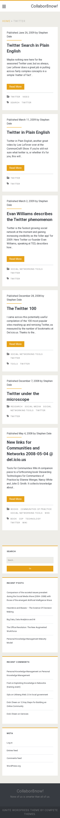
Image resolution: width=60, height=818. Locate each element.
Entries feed (12, 750)
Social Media (33, 406)
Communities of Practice (36, 509)
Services (24, 714)
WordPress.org (14, 766)
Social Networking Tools (27, 269)
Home (6, 21)
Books (15, 509)
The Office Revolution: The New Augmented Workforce (27, 629)
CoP (21, 519)
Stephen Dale (14, 299)
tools (14, 364)
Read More (16, 87)
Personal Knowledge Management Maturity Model (26, 641)
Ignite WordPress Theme (21, 810)
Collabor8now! (44, 6)
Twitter (15, 97)
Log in (9, 743)
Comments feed (14, 758)
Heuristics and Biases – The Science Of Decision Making (29, 610)
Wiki (47, 513)
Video (26, 97)
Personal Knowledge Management (22, 671)
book (14, 519)
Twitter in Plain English (28, 132)
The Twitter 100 (21, 308)
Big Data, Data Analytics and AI (21, 619)
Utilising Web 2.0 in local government (31, 694)
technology (33, 519)
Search (15, 102)
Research (17, 406)
